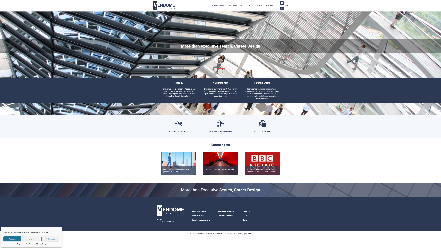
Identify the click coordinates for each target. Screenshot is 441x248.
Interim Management (201, 220)
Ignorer (31, 239)
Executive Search (199, 211)
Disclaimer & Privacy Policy (37, 244)
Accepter (12, 239)
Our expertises (235, 5)
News (248, 5)
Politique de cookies (22, 244)
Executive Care (198, 215)
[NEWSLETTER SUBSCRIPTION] (282, 3)
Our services (218, 5)
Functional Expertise (226, 211)
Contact (270, 5)
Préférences (50, 239)
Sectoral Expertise (225, 215)
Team (244, 215)
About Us (258, 5)
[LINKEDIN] (282, 8)
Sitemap (240, 233)
